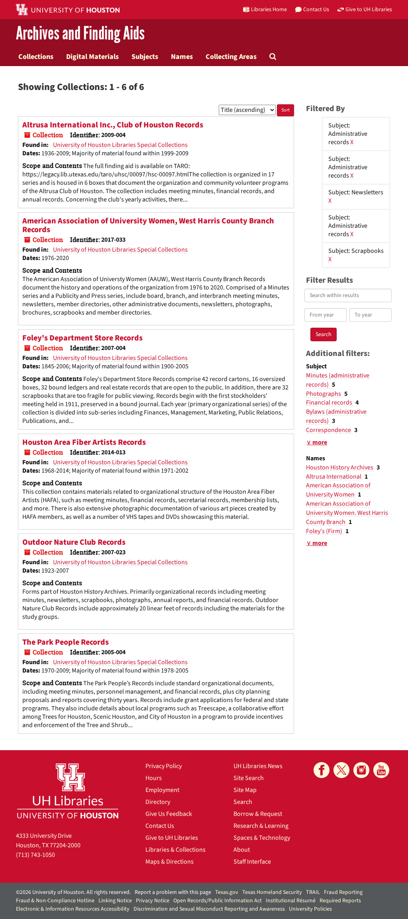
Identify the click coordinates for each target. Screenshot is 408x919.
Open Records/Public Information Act (217, 901)
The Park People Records (65, 642)
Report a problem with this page (173, 892)
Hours (153, 778)
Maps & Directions (169, 861)
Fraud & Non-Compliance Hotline (55, 901)
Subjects (144, 56)
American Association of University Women (338, 490)
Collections (35, 56)
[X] (341, 770)
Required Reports (340, 901)
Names (182, 56)
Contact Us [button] (316, 9)
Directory (157, 802)
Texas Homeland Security (272, 892)
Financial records (329, 402)
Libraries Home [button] (269, 9)
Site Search (248, 778)
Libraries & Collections (175, 849)
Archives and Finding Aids (80, 33)
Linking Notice (115, 901)
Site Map (245, 790)
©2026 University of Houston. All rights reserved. (73, 892)
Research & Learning (260, 825)
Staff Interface (252, 861)
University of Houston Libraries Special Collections (120, 145)
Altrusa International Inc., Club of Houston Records (112, 125)
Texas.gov (226, 892)
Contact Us (159, 825)
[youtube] (381, 770)
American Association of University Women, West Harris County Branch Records (148, 225)
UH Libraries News (257, 766)
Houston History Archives (340, 467)
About (241, 849)
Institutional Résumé (291, 901)
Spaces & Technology (261, 837)
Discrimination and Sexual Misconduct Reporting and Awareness (209, 909)
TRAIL (313, 892)
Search (242, 802)
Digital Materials (92, 56)
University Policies (310, 909)
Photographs (324, 393)
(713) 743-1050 (35, 855)
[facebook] (322, 770)
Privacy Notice (152, 901)
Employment (162, 790)
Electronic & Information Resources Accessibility (72, 909)
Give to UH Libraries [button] (368, 9)
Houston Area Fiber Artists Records (84, 442)
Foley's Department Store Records (82, 338)
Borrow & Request (257, 814)
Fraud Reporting (343, 892)
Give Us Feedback (168, 814)
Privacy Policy (163, 766)
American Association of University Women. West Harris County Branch (347, 512)
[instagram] (361, 770)
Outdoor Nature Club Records (74, 542)
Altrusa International (334, 476)
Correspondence (329, 430)
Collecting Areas (231, 56)
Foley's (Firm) (324, 531)
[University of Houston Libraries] (68, 791)
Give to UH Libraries (171, 837)
